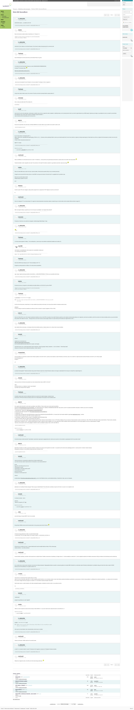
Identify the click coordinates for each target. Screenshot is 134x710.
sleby (19, 512)
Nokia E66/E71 (18, 689)
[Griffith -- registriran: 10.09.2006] (16, 605)
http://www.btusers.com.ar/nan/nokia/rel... (27, 407)
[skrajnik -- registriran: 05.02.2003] (16, 334)
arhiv (3, 12)
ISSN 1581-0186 (33, 708)
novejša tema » (80, 704)
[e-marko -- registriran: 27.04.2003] (16, 574)
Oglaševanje (22, 708)
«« (105, 15)
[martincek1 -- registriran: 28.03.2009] (16, 155)
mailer (95, 677)
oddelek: (59, 704)
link (25, 502)
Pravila (2, 708)
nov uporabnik (125, 25)
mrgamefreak (21, 352)
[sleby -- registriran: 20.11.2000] (16, 512)
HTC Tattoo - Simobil (20, 685)
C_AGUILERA (21, 18)
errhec (95, 685)
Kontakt (27, 708)
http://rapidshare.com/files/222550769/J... (35, 410)
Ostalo (2, 25)
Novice (2, 11)
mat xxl (20, 313)
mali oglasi (4, 16)
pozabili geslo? (125, 26)
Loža (20, 695)
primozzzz (20, 98)
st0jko (16, 690)
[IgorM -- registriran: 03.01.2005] (16, 109)
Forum (2, 14)
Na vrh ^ (131, 708)
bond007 (96, 693)
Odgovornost (17, 708)
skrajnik (20, 334)
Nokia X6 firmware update (21, 681)
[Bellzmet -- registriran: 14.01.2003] (16, 186)
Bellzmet (20, 185)
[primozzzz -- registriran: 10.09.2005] (16, 98)
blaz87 (16, 686)
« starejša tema (52, 704)
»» (118, 15)
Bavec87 (16, 682)
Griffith (20, 604)
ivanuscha (20, 217)
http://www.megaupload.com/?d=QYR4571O (38, 411)
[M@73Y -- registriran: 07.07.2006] (16, 121)
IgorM (19, 109)
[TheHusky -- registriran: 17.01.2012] (16, 54)
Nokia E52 (17, 677)
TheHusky (20, 53)
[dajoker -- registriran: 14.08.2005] (16, 30)
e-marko (20, 573)
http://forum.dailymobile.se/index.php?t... (22, 70)
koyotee (16, 678)
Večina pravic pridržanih (9, 708)
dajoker (20, 30)
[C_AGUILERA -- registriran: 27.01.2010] (16, 19)
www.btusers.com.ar (76, 414)
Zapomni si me (126, 17)
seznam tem (125, 37)
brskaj (3, 23)
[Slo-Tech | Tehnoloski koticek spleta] (7, 5)
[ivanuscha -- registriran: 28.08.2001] (16, 217)
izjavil (29, 297)
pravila (3, 26)
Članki (2, 19)
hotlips (20, 167)
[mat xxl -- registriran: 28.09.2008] (16, 313)
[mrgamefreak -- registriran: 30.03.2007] (16, 353)
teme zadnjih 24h (5, 17)
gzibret (16, 694)
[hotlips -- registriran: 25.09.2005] (16, 168)
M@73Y (20, 120)
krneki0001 (96, 681)
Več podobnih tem (16, 699)
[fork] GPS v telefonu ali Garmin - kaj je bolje (25, 693)
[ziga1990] (16, 246)
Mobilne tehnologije (23, 679)
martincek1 (21, 155)
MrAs (95, 689)
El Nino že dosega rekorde (23, 0)
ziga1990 (20, 246)
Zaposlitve (3, 21)
